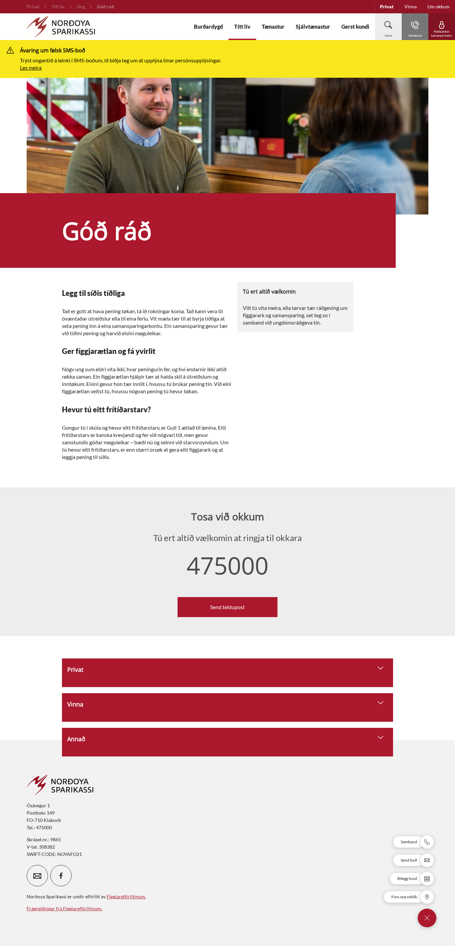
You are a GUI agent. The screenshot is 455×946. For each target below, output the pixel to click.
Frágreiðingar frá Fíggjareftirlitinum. (64, 908)
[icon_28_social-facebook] (61, 875)
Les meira (31, 67)
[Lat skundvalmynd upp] (427, 918)
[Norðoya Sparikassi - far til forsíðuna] (61, 26)
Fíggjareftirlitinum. (126, 896)
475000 (227, 565)
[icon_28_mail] (37, 875)
